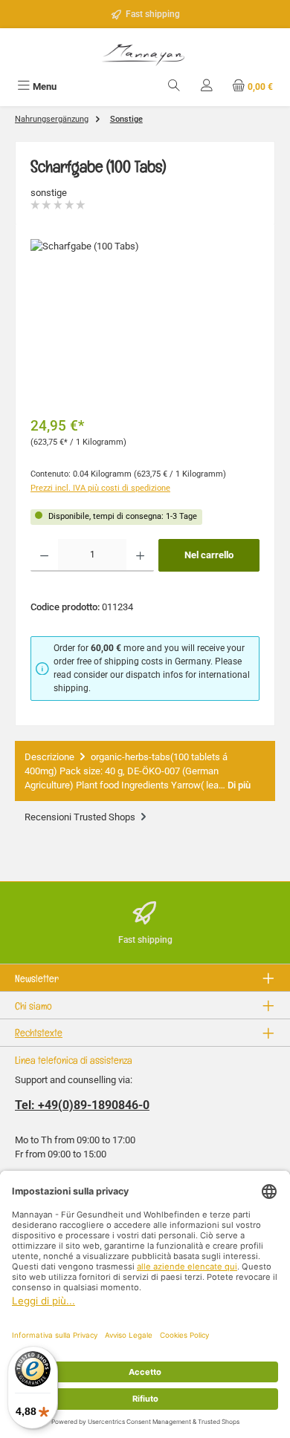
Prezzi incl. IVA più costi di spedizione (100, 488)
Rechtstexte (38, 1032)
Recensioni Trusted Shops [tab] (81, 817)
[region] (145, 322)
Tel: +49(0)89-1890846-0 (82, 1105)
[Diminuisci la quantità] (44, 555)
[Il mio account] (206, 86)
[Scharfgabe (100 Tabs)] (145, 322)
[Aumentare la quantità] (140, 555)
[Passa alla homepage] (145, 53)
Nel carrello (208, 555)
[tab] (145, 771)
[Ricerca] (174, 86)
